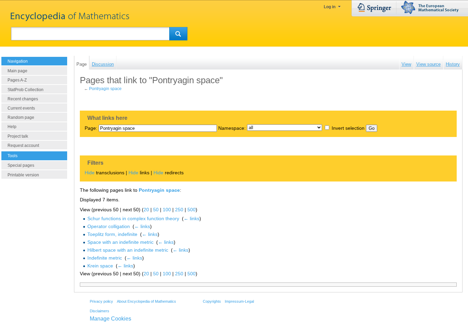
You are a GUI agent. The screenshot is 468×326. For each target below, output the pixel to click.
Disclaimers (99, 311)
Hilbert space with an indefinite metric (127, 250)
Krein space (100, 265)
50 (156, 209)
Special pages (21, 165)
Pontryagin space (105, 88)
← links (191, 218)
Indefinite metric (104, 258)
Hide (90, 172)
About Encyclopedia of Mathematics (146, 301)
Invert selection (348, 128)
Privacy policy (101, 301)
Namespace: (232, 128)
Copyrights (212, 301)
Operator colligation (108, 226)
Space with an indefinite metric (120, 242)
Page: (91, 128)
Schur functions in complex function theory (133, 218)
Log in (329, 6)
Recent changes (23, 99)
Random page (21, 117)
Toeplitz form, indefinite (112, 234)
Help (12, 126)
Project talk (18, 136)
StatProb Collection (26, 89)
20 (146, 209)
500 (191, 209)
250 (179, 209)
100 (167, 209)
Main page (17, 70)
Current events (21, 108)
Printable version (23, 175)
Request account (23, 145)
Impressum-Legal (239, 301)
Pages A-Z (17, 80)
